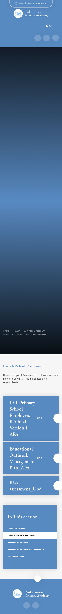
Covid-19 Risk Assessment (31, 334)
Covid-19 (8, 334)
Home (6, 331)
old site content (34, 331)
